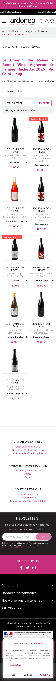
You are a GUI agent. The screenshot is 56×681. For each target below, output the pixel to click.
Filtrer (44, 103)
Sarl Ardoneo (11, 607)
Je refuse (11, 675)
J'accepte (45, 675)
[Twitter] (27, 568)
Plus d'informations (13, 665)
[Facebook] (21, 568)
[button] (41, 21)
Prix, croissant (18, 103)
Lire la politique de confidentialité (23, 546)
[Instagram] (34, 568)
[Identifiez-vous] (47, 20)
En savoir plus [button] (13, 91)
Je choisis (28, 675)
